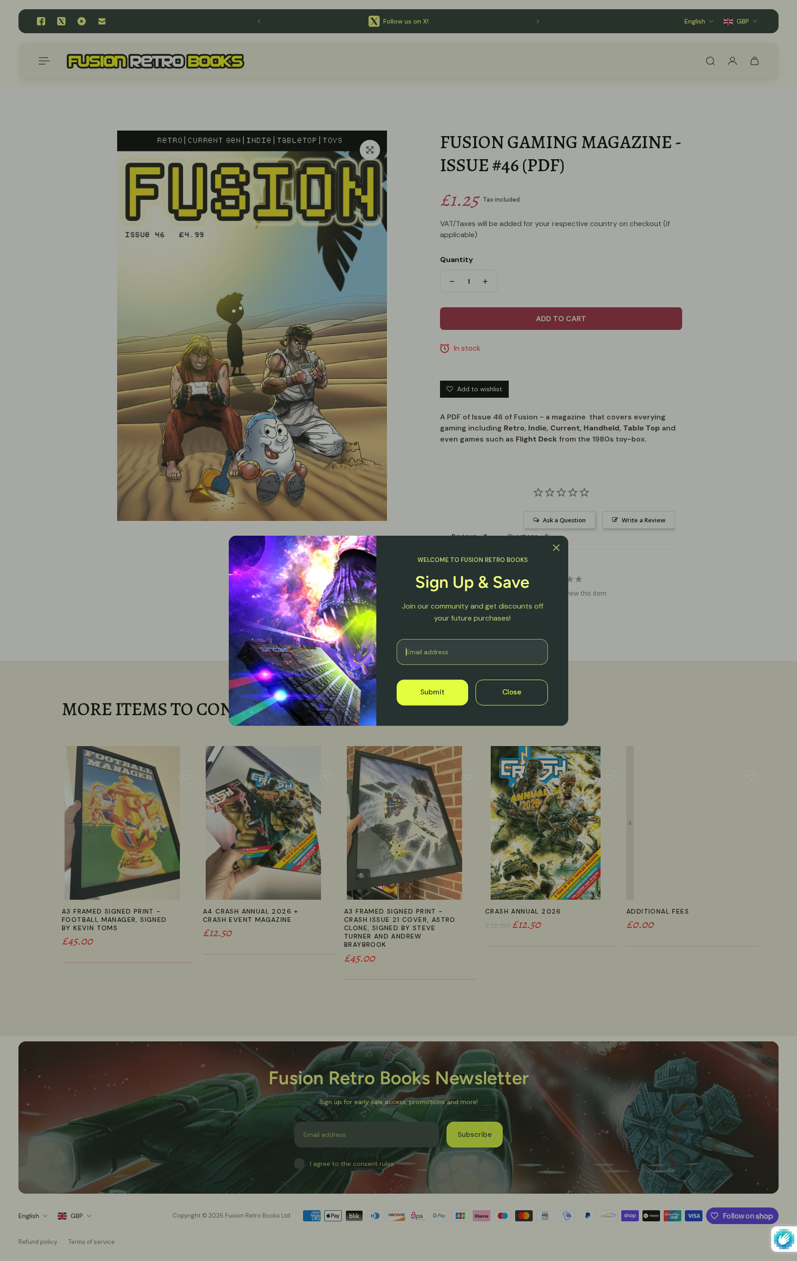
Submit (432, 692)
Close (511, 692)
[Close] (556, 547)
